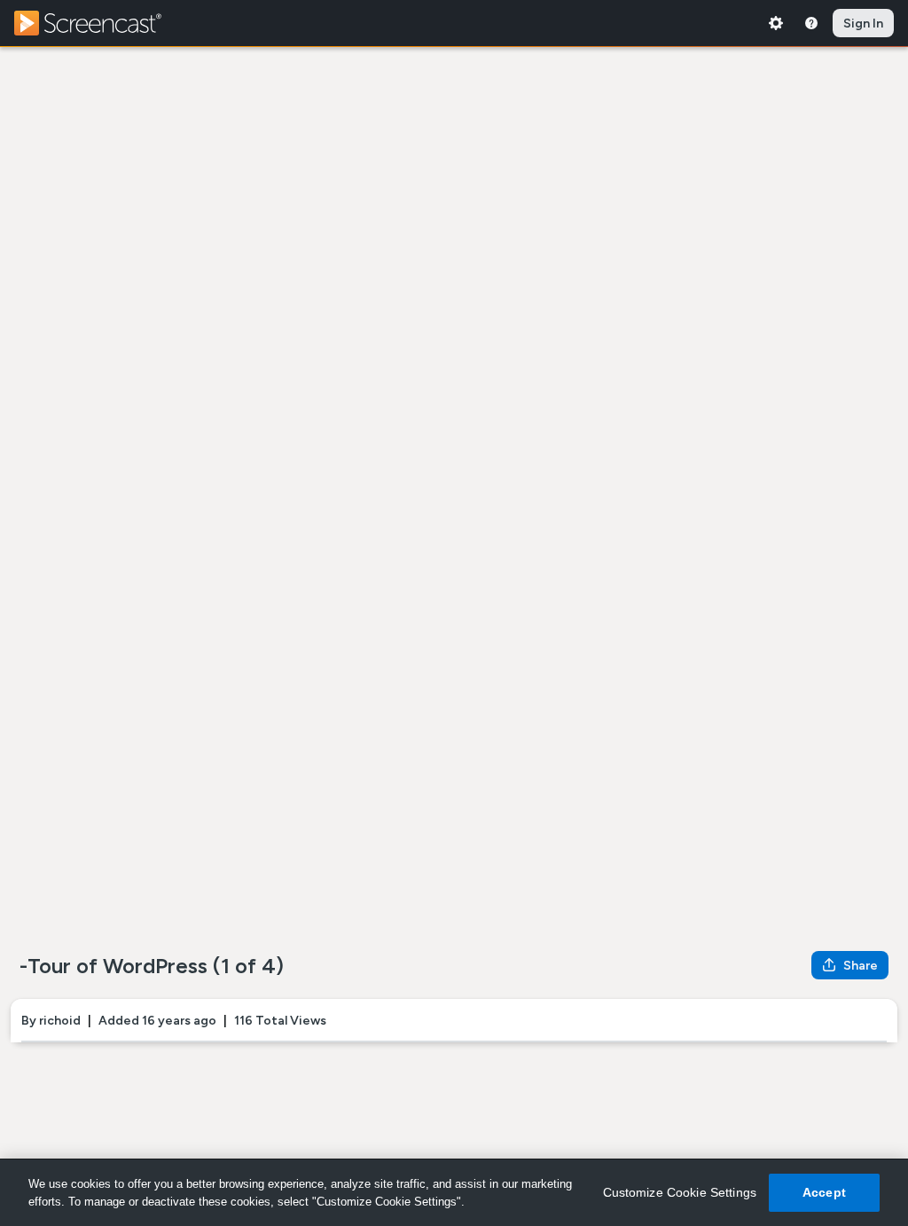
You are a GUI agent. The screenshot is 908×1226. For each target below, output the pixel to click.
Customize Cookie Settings (680, 1192)
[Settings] (776, 23)
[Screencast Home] (99, 23)
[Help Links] (811, 23)
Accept (824, 1192)
